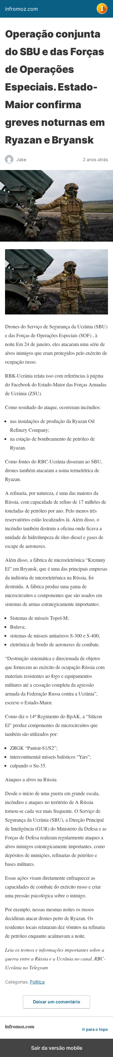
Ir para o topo (95, 1029)
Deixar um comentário (56, 1001)
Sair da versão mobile (56, 1048)
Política (37, 981)
